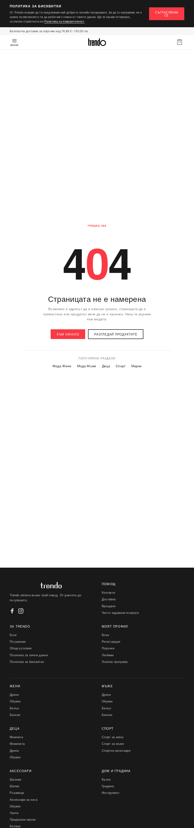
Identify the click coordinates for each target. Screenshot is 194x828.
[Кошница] (179, 42)
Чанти (14, 812)
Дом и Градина (116, 771)
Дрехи (14, 694)
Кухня (106, 779)
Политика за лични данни (29, 655)
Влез (105, 635)
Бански (15, 714)
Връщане (108, 606)
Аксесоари (20, 771)
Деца (106, 366)
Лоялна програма (115, 661)
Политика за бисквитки (27, 661)
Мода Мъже (86, 366)
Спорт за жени (112, 737)
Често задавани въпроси (120, 612)
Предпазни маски (23, 819)
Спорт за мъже (113, 743)
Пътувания (18, 641)
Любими (108, 655)
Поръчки (108, 648)
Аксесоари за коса (23, 799)
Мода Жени (62, 366)
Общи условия (21, 648)
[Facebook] (12, 611)
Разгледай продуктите (115, 334)
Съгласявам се (166, 14)
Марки (136, 366)
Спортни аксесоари (116, 750)
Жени (15, 686)
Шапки (14, 786)
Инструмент (110, 792)
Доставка (108, 599)
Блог (13, 635)
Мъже (107, 686)
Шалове (16, 779)
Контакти (108, 592)
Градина (108, 786)
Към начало (68, 334)
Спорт (121, 366)
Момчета (16, 737)
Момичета (17, 743)
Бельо (14, 708)
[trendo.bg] (97, 42)
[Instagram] (20, 611)
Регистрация (111, 641)
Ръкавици (17, 792)
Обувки (15, 701)
